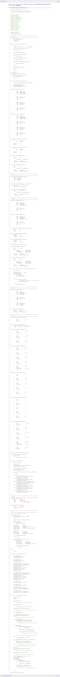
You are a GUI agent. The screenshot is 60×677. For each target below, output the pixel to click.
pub (12, 4)
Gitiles (5, 675)
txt (56, 675)
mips (13, 5)
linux (17, 4)
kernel (9, 4)
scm (14, 4)
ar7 (15, 5)
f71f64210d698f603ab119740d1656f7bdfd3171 (42, 4)
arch (10, 5)
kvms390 (25, 4)
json (58, 675)
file (26, 7)
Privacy (8, 675)
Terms (10, 675)
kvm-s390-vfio (30, 4)
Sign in (58, 1)
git (22, 4)
